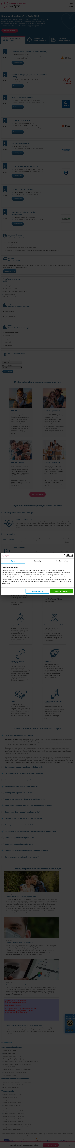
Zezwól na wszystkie (61, 591)
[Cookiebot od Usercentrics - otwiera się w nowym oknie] (65, 555)
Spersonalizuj (36, 591)
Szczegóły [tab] (37, 561)
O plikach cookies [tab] (62, 561)
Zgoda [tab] (13, 561)
